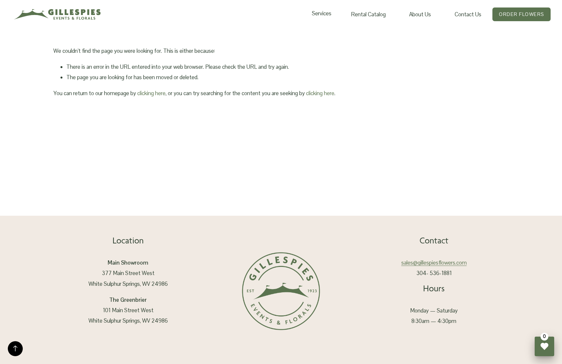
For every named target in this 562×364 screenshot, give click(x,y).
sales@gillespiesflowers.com (434, 262)
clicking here (151, 93)
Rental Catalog (368, 14)
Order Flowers (521, 14)
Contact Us (468, 14)
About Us (420, 14)
